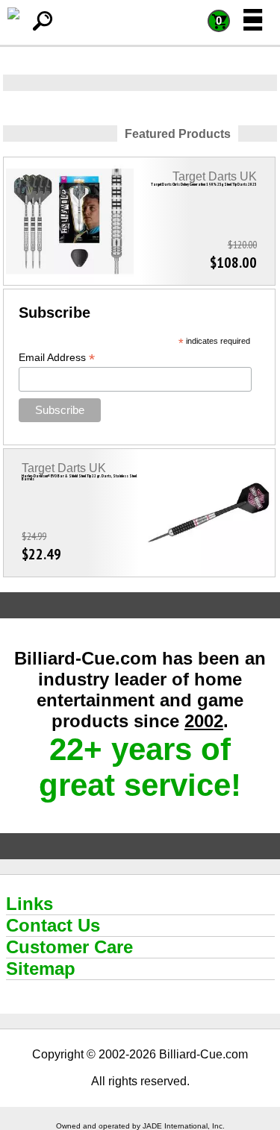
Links (29, 904)
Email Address (57, 358)
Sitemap (40, 968)
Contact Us (53, 925)
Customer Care (69, 947)
